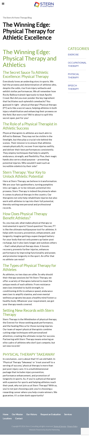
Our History (31, 414)
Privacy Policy (72, 426)
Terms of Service (60, 426)
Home (5, 414)
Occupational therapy (77, 64)
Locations (7, 418)
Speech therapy (73, 87)
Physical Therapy (73, 76)
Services (68, 414)
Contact (19, 418)
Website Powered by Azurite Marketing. (44, 430)
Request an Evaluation (51, 414)
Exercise (73, 54)
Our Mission (17, 414)
